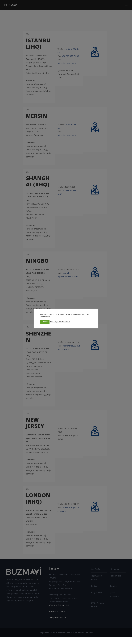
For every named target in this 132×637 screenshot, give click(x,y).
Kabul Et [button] (45, 322)
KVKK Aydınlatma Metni (60, 322)
